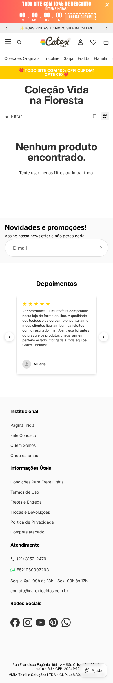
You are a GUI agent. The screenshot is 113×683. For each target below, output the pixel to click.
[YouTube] (40, 622)
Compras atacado (27, 531)
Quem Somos (23, 445)
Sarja (68, 58)
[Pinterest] (53, 622)
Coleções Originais (21, 58)
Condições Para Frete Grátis (36, 481)
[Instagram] (27, 622)
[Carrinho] (106, 42)
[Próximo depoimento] (103, 337)
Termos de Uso (24, 492)
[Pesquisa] (19, 42)
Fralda (84, 58)
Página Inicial (22, 425)
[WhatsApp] (66, 622)
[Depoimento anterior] (9, 337)
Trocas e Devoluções (30, 512)
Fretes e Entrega (26, 501)
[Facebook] (15, 622)
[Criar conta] (100, 248)
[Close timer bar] (107, 4)
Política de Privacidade (32, 522)
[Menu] (8, 42)
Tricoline (51, 58)
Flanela (100, 58)
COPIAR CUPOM (80, 16)
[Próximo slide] (106, 28)
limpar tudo (82, 172)
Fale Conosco (23, 435)
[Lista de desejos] (93, 42)
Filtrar (16, 116)
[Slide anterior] (6, 28)
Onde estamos (24, 455)
